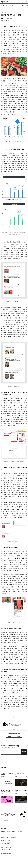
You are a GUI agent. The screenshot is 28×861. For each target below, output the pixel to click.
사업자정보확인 (14, 837)
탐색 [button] (3, 5)
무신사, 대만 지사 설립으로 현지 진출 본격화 (7, 774)
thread (7, 849)
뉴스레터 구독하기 (5, 820)
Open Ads (4, 2)
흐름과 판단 (14, 5)
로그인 (26, 1)
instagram (3, 849)
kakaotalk (11, 849)
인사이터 (18, 5)
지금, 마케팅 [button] (8, 5)
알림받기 (14, 729)
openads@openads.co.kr (8, 843)
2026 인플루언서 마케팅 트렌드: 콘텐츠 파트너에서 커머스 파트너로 (7, 791)
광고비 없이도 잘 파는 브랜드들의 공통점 (21, 791)
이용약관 (2, 847)
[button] (25, 767)
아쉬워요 (18, 736)
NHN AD (3, 828)
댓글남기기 (24, 751)
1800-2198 (9, 842)
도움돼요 (9, 736)
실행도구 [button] (22, 5)
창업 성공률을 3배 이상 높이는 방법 (20, 774)
